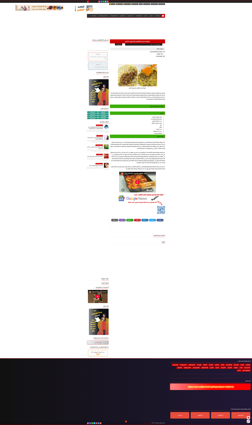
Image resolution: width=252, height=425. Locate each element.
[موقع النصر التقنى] (83, 8)
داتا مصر (180, 415)
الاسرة (151, 44)
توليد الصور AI (120, 4)
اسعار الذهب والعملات (103, 16)
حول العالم (175, 365)
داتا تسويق (103, 112)
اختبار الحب (103, 114)
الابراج (216, 365)
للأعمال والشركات (114, 16)
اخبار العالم (158, 16)
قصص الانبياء (195, 367)
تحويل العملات (92, 118)
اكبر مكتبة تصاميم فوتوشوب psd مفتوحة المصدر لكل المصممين (95, 127)
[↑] (126, 422)
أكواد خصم (228, 365)
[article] (124, 228)
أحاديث (247, 365)
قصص (145, 16)
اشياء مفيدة (130, 16)
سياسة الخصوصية (154, 4)
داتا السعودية (241, 415)
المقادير (158, 54)
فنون (211, 367)
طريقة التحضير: (159, 56)
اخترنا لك (235, 365)
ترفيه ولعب (94, 16)
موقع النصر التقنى (146, 423)
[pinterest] (96, 423)
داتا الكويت (200, 415)
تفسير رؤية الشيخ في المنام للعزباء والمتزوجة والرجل (95, 138)
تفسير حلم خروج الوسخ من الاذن (96, 165)
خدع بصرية (247, 367)
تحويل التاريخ (103, 118)
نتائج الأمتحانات (138, 16)
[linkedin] (98, 423)
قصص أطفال (204, 367)
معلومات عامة (246, 370)
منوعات (151, 16)
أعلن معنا (112, 4)
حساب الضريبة (92, 116)
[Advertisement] (126, 29)
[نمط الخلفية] (248, 421)
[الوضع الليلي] (248, 417)
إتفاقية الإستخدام (147, 4)
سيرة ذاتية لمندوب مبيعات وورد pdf (95, 156)
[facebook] (101, 1)
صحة (217, 367)
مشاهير (179, 367)
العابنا (204, 365)
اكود (222, 365)
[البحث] (88, 1)
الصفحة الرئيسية (161, 4)
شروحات (222, 367)
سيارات (229, 367)
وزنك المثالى (92, 114)
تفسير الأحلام (191, 365)
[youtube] (108, 1)
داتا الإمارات (220, 415)
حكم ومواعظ (182, 365)
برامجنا (198, 365)
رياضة (235, 367)
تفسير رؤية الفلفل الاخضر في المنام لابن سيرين (95, 147)
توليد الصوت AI (127, 4)
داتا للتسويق (122, 16)
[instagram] (99, 1)
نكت (238, 370)
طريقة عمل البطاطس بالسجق (156, 52)
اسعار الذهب (92, 112)
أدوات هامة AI (135, 4)
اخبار (241, 365)
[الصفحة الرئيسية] (163, 16)
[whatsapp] (103, 1)
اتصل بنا (140, 4)
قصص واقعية (187, 367)
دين (240, 367)
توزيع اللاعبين (103, 116)
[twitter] (106, 1)
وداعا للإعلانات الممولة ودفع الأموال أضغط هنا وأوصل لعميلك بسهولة (211, 386)
